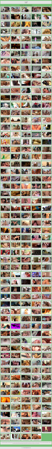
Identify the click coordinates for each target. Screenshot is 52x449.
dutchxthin (26, 2)
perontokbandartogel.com (27, 447)
